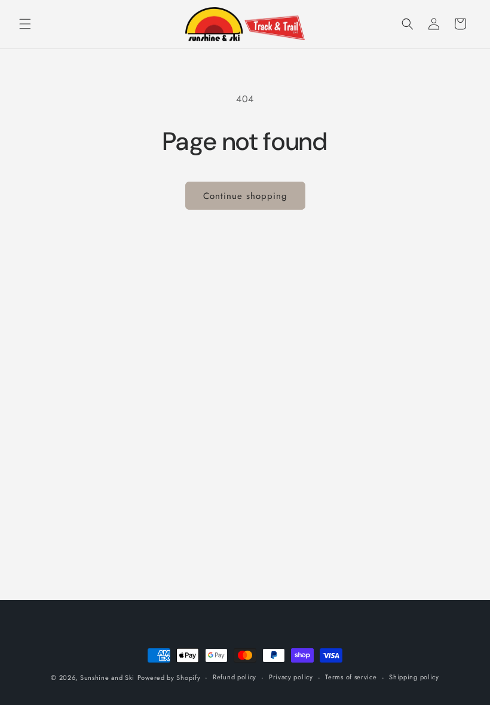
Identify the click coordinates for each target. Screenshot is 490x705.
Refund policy (234, 677)
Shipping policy (414, 677)
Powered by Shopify (169, 677)
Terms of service (350, 677)
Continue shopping (245, 196)
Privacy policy (291, 677)
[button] (25, 24)
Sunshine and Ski (107, 677)
